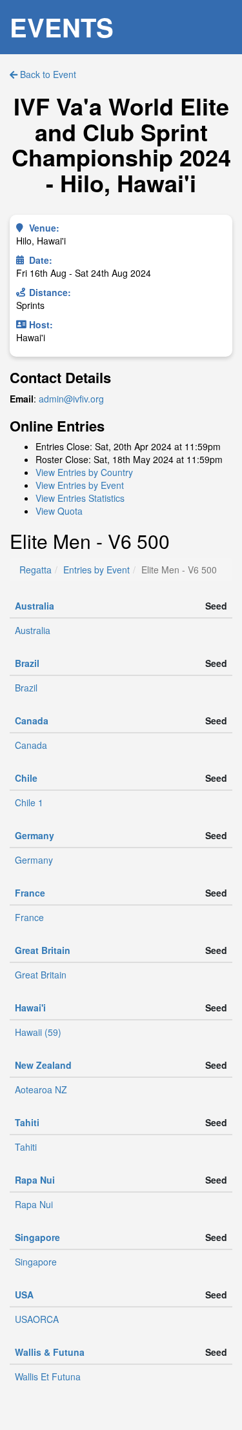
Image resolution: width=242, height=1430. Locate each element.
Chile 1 (29, 802)
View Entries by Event (79, 485)
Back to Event (46, 74)
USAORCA (37, 1319)
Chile (26, 777)
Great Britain (42, 950)
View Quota (59, 510)
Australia (34, 605)
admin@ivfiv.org (71, 398)
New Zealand (43, 1064)
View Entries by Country (84, 472)
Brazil (27, 663)
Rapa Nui (35, 1179)
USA (24, 1294)
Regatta (35, 569)
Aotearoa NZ (41, 1089)
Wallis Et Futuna (48, 1376)
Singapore (37, 1237)
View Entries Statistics (80, 498)
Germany (34, 835)
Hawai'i (30, 1007)
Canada (31, 720)
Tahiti (27, 1122)
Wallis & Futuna (50, 1352)
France (30, 892)
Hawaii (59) (38, 1032)
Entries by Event (96, 569)
